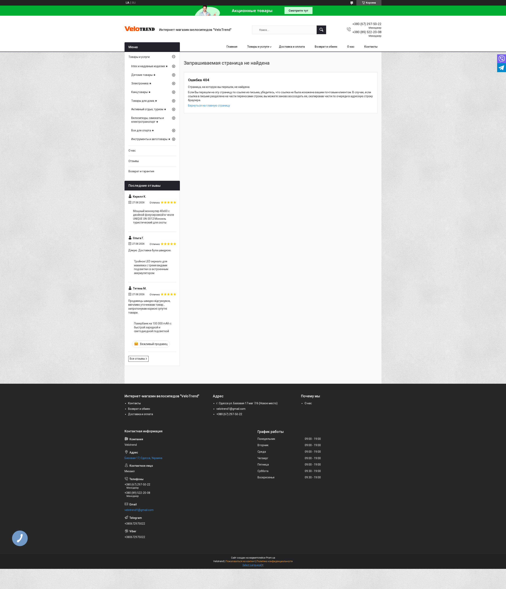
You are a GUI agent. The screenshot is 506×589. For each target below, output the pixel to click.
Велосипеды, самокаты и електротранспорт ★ (147, 119)
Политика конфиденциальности (275, 561)
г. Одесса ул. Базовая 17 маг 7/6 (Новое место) (247, 403)
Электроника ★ (141, 83)
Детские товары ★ (143, 74)
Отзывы (133, 161)
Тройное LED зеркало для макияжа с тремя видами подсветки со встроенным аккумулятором (151, 267)
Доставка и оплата (292, 46)
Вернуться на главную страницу (209, 105)
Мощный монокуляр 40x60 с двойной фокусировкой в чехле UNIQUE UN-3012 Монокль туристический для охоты (153, 216)
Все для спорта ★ (142, 130)
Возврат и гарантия (141, 171)
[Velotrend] (140, 30)
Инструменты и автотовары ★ (151, 139)
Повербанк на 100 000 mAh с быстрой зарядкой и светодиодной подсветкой (152, 327)
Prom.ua (270, 557)
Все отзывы (137, 358)
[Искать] (321, 29)
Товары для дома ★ (144, 100)
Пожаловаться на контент (240, 561)
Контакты (371, 46)
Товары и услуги (258, 46)
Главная (232, 46)
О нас (350, 46)
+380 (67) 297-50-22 (229, 414)
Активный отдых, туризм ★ (148, 109)
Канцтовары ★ (141, 92)
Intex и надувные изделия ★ (149, 66)
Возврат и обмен (326, 46)
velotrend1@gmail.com (230, 408)
